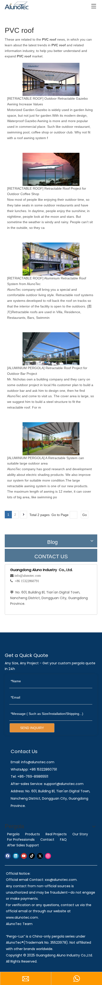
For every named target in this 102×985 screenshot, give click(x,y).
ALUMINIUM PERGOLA (26, 368)
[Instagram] (48, 856)
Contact (47, 839)
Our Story (80, 834)
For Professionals (21, 839)
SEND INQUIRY (32, 728)
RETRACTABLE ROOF (25, 98)
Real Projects (56, 834)
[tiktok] (32, 856)
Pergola (13, 834)
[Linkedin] (16, 856)
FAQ (63, 839)
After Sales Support (23, 845)
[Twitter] (40, 856)
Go (84, 515)
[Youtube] (24, 856)
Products (32, 834)
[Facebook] (8, 856)
